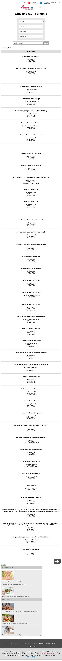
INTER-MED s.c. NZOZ (31, 549)
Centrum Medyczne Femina (31, 256)
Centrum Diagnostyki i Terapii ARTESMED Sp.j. (31, 111)
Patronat (35, 643)
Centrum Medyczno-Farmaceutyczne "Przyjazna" (31, 425)
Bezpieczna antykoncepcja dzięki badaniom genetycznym (15, 596)
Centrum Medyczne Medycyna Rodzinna (31, 316)
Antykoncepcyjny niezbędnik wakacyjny (11, 581)
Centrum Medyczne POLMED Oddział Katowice (31, 352)
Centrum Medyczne (31, 189)
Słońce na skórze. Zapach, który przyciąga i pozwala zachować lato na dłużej (20, 611)
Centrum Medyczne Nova (31, 328)
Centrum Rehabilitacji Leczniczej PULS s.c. (31, 437)
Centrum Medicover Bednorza (31, 123)
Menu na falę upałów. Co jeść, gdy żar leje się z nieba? (15, 623)
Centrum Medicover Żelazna (31, 165)
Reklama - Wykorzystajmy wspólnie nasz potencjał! (16, 643)
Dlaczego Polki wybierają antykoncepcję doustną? (14, 584)
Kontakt (29, 643)
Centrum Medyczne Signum (31, 377)
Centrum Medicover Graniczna (31, 153)
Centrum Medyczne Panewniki (31, 340)
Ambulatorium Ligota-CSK (31, 56)
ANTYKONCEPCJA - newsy (9, 567)
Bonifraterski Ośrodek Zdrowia (31, 86)
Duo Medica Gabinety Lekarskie (31, 449)
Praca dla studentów (44, 643)
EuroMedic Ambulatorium (31, 473)
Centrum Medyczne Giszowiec (31, 268)
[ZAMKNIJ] (31, 657)
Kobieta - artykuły (6, 599)
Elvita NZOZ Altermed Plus (31, 461)
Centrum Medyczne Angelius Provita (31, 220)
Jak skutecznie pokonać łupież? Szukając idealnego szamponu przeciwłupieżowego (21, 635)
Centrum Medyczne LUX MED (31, 280)
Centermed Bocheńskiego (31, 99)
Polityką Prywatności (48, 653)
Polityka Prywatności (31, 646)
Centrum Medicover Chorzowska (31, 135)
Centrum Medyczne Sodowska (31, 389)
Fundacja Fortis (31, 485)
